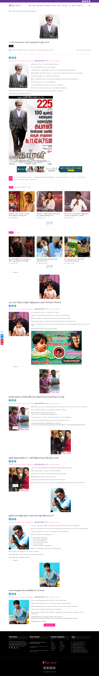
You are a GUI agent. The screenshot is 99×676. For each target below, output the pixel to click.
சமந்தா (82, 648)
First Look (64, 5)
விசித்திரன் (74, 645)
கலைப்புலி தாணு (17, 187)
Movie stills (62, 646)
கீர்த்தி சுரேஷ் (75, 651)
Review (61, 641)
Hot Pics (52, 650)
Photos (54, 5)
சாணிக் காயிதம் (75, 648)
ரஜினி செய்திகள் (34, 179)
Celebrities (48, 5)
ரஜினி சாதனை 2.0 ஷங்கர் (24, 179)
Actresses (53, 646)
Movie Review (40, 5)
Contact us (80, 5)
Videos (59, 5)
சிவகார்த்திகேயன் (83, 651)
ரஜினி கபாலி (16, 179)
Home (29, 5)
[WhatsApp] (15, 58)
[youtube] (2, 341)
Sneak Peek (53, 648)
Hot (70, 5)
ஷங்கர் (29, 187)
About (73, 5)
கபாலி (19, 232)
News (34, 5)
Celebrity (52, 643)
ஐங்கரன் (80, 645)
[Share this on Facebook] (10, 58)
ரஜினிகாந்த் (24, 187)
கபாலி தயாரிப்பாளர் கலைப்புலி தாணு (62, 177)
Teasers (61, 643)
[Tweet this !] (12, 58)
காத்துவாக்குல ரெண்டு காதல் (78, 643)
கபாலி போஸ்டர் (73, 177)
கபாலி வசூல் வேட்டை (82, 177)
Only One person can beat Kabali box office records (44, 177)
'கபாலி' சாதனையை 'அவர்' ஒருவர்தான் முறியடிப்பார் (23, 177)
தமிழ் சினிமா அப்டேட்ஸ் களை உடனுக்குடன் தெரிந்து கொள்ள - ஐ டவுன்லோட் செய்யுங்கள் (34, 60)
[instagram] (2, 343)
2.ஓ (15, 232)
